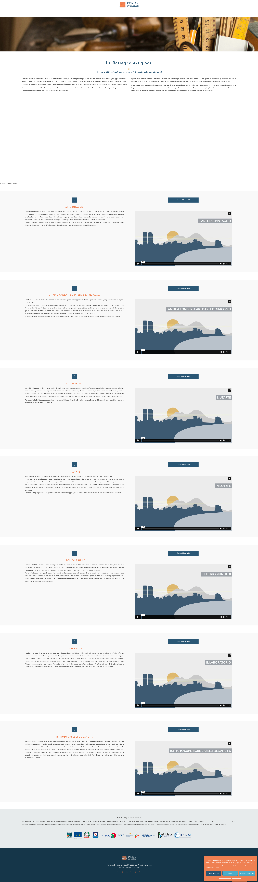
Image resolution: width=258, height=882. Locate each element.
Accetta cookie (214, 873)
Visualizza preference (247, 873)
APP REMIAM (89, 13)
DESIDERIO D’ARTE (110, 13)
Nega (230, 873)
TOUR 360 (82, 13)
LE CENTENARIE (121, 13)
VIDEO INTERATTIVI (99, 13)
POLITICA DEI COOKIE (225, 878)
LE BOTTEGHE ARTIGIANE (133, 13)
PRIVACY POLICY (236, 878)
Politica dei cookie (132, 867)
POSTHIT (176, 13)
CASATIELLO (160, 13)
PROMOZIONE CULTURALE (148, 13)
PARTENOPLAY (168, 13)
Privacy (121, 867)
